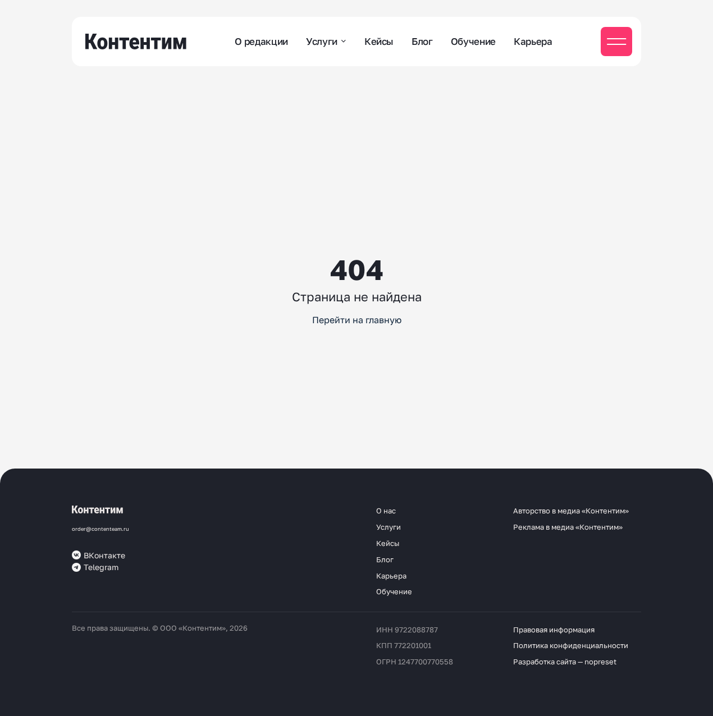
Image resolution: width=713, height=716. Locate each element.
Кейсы (379, 41)
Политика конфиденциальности (570, 645)
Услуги (321, 41)
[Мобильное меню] (616, 41)
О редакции (261, 41)
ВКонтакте (104, 554)
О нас (386, 510)
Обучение (473, 41)
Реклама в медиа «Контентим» (568, 526)
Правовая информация (554, 629)
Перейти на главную (356, 319)
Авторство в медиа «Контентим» (571, 510)
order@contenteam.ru (100, 529)
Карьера (533, 41)
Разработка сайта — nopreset (564, 661)
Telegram (101, 567)
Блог (422, 41)
